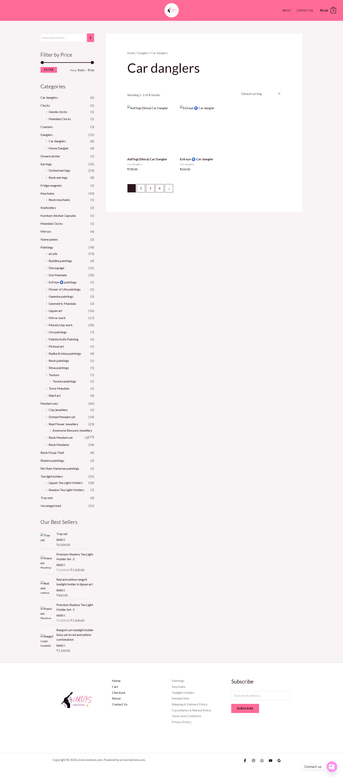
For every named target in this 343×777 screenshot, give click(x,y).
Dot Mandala (58, 275)
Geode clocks (58, 112)
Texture (54, 375)
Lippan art (55, 311)
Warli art (55, 395)
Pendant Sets (180, 698)
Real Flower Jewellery (63, 424)
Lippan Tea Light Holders (66, 483)
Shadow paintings (52, 460)
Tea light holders (51, 476)
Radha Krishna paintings (65, 353)
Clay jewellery (58, 410)
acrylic (53, 253)
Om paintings (58, 332)
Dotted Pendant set (62, 417)
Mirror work (57, 318)
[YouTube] (270, 760)
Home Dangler (59, 148)
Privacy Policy (181, 722)
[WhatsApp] (262, 760)
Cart (115, 686)
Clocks (45, 105)
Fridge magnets (51, 185)
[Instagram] (253, 760)
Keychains (47, 193)
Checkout (118, 692)
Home (131, 53)
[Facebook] (245, 760)
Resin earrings (58, 177)
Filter (48, 69)
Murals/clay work (61, 325)
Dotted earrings (59, 170)
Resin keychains (59, 200)
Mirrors (45, 231)
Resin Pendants (59, 444)
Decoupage (56, 268)
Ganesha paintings (61, 296)
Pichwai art (56, 346)
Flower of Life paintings (65, 289)
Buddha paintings (60, 261)
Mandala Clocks (60, 119)
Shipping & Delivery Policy (189, 704)
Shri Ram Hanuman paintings (59, 468)
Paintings (46, 247)
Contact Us (305, 10)
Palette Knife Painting (63, 339)
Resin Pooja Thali (52, 452)
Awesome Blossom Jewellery (72, 430)
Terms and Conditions (186, 716)
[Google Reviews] (279, 760)
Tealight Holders (183, 692)
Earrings (46, 164)
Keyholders (48, 207)
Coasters (46, 127)
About (286, 10)
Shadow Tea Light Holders (66, 490)
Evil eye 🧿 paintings (63, 282)
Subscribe (245, 708)
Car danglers (49, 97)
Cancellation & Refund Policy (191, 710)
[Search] (90, 37)
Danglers (46, 135)
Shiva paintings (59, 368)
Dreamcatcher (50, 156)
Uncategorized (50, 505)
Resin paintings (59, 360)
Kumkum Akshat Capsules (58, 215)
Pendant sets (49, 403)
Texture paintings (64, 381)
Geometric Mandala (62, 303)
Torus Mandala (59, 388)
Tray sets (46, 498)
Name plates (49, 239)
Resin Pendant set (61, 437)
